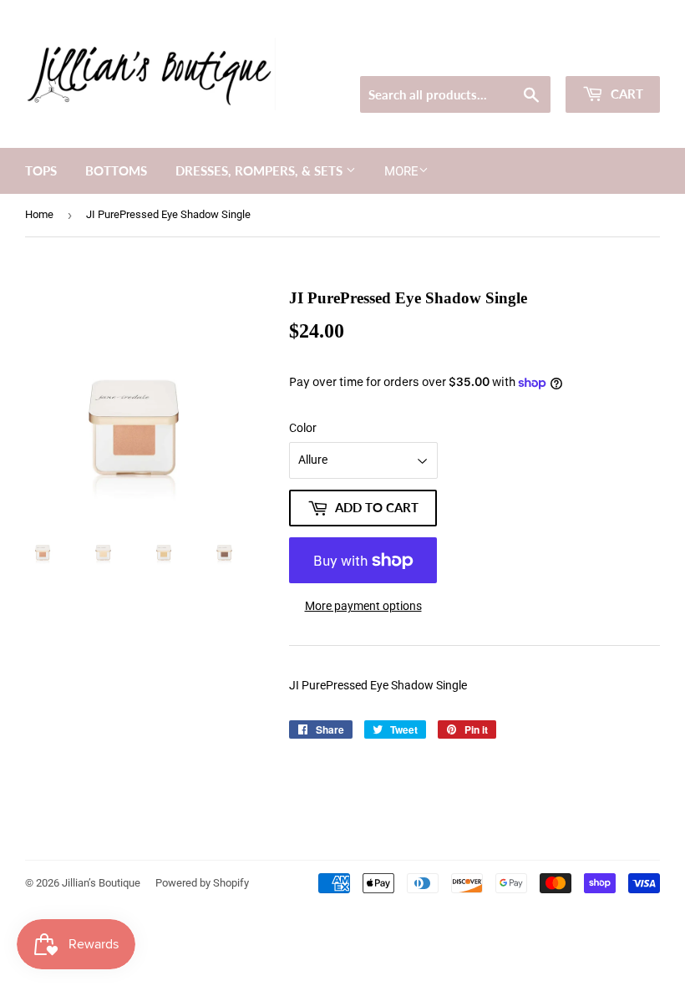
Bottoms (116, 170)
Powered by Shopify (202, 883)
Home (39, 214)
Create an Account (619, 55)
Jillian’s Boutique (101, 883)
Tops (41, 170)
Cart (625, 93)
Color (303, 428)
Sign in (540, 55)
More (401, 171)
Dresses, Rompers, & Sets (260, 170)
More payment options (363, 605)
